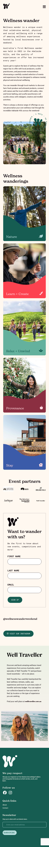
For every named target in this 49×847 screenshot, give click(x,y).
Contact (5, 808)
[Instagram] (10, 793)
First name (14, 556)
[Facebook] (5, 793)
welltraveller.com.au (33, 701)
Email (10, 584)
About (4, 805)
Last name (13, 570)
